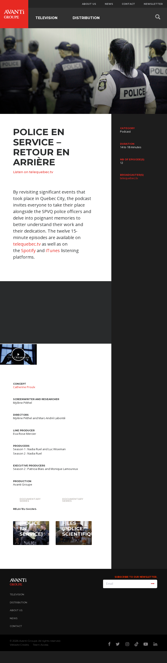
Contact (128, 3)
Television (46, 18)
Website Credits (19, 644)
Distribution (86, 18)
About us (89, 3)
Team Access (40, 644)
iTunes (53, 250)
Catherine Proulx (24, 387)
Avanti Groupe (28, 640)
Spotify (28, 250)
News (109, 3)
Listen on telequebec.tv (33, 172)
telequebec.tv (27, 244)
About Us (16, 610)
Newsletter (153, 3)
